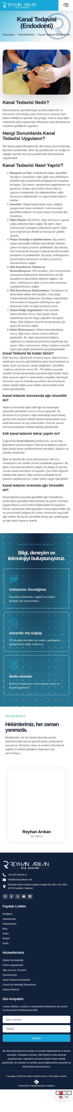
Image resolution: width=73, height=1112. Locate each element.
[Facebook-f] (11, 896)
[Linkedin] (30, 896)
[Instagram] (5, 896)
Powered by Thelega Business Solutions (36, 1086)
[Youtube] (23, 896)
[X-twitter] (17, 896)
